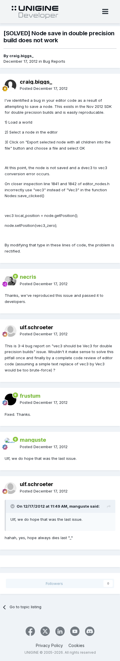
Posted (44, 88)
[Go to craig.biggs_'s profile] (10, 85)
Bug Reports (54, 61)
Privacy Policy (49, 645)
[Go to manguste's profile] (10, 444)
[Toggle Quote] (13, 506)
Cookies (76, 645)
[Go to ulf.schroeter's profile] (10, 331)
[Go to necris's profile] (10, 281)
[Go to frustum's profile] (10, 399)
